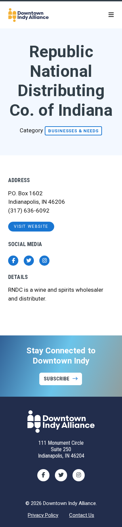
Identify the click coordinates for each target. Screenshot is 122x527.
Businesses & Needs (73, 130)
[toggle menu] (111, 15)
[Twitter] (61, 475)
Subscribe (56, 379)
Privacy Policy (43, 515)
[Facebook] (43, 475)
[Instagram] (79, 475)
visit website (31, 226)
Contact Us (81, 515)
